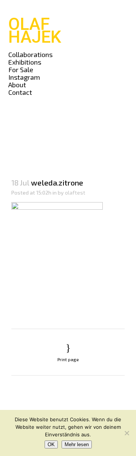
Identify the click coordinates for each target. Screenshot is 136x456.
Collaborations (30, 54)
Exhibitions (24, 62)
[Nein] (126, 433)
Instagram (24, 77)
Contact (20, 92)
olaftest (75, 192)
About (17, 84)
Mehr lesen (77, 444)
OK (51, 444)
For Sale (20, 69)
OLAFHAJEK (34, 30)
